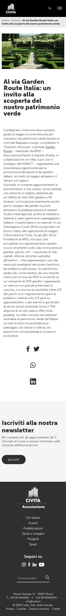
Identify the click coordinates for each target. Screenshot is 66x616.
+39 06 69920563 (46, 597)
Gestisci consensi (39, 608)
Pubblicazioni (33, 528)
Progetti (33, 539)
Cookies (21, 608)
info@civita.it (33, 601)
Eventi (33, 523)
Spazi (33, 544)
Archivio (15, 20)
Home (5, 20)
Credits (56, 608)
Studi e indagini (33, 534)
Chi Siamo (33, 518)
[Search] (47, 577)
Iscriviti (13, 459)
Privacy (10, 608)
